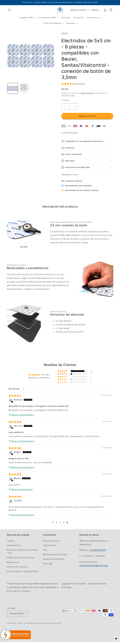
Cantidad (65, 100)
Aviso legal (48, 564)
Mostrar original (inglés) (22, 489)
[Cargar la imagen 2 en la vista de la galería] (24, 88)
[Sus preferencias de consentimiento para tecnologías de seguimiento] (116, 638)
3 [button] (60, 522)
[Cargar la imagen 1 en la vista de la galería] (12, 88)
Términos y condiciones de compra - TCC (22, 551)
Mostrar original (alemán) (23, 415)
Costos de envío (14, 545)
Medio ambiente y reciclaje (55, 554)
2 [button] (56, 522)
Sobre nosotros (50, 545)
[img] (15, 396)
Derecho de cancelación (53, 559)
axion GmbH (17, 623)
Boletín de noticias (51, 541)
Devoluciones (13, 562)
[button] (10, 10)
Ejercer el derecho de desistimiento (22, 571)
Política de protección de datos (20, 558)
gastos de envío (87, 93)
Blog (45, 550)
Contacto (11, 541)
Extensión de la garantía (17, 567)
